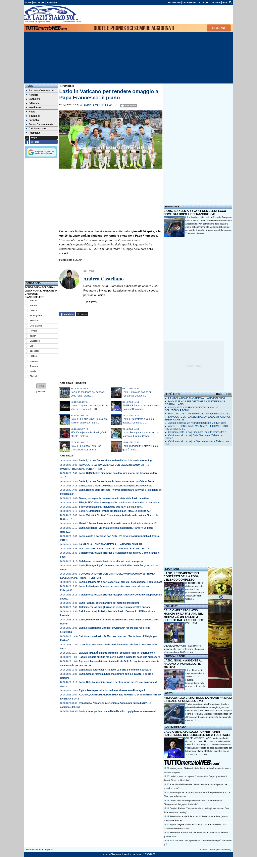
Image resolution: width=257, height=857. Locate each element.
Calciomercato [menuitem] (37, 128)
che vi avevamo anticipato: (112, 231)
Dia (31, 346)
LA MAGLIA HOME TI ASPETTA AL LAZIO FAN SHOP (109, 544)
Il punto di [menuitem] (34, 115)
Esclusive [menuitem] (34, 99)
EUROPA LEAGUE (175, 656)
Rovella (33, 331)
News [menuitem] (32, 111)
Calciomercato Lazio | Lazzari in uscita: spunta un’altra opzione (115, 607)
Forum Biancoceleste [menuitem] (41, 124)
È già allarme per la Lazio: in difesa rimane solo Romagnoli (112, 690)
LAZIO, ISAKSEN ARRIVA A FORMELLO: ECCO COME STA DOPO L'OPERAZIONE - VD (195, 212)
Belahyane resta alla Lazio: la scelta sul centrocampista (111, 561)
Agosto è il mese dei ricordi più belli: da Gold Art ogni (197, 422)
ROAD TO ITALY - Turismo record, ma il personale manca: (199, 413)
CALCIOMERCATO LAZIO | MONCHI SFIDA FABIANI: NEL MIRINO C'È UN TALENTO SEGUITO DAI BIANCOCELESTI (185, 615)
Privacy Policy (224, 849)
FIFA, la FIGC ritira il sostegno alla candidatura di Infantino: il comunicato (120, 502)
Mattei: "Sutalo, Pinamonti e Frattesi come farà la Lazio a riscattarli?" (118, 523)
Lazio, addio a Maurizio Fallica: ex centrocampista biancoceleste (115, 485)
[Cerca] (230, 2)
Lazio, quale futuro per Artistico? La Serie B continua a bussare (115, 669)
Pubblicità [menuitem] (34, 132)
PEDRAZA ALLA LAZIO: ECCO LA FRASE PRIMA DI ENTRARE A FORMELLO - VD (198, 699)
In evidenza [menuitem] (35, 107)
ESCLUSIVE (171, 606)
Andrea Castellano (98, 105)
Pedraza (34, 320)
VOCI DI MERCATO (175, 727)
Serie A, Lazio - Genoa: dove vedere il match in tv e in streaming (115, 460)
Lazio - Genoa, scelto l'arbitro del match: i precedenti (109, 603)
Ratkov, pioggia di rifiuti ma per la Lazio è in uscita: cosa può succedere (119, 657)
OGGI (219, 394)
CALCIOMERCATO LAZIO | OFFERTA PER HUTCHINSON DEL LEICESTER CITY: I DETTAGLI (197, 733)
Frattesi (33, 356)
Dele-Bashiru (36, 325)
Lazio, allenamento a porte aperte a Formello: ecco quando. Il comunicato (120, 582)
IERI (228, 394)
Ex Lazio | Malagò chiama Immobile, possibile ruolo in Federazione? (117, 652)
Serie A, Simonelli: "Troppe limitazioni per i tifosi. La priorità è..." (115, 511)
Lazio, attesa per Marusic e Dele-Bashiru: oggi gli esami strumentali (117, 711)
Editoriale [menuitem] (34, 103)
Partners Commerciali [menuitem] (41, 90)
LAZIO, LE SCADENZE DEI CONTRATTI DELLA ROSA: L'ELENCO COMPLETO (182, 576)
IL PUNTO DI (172, 569)
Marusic (34, 305)
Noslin (33, 371)
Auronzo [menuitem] (33, 94)
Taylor (33, 336)
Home (29, 85)
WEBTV (169, 693)
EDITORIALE (172, 206)
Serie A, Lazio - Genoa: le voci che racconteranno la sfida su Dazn (116, 481)
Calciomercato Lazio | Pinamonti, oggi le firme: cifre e (197, 432)
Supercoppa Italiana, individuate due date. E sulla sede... (111, 506)
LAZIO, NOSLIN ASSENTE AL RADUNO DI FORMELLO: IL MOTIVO (183, 664)
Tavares (34, 366)
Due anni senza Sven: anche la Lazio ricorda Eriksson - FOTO (114, 548)
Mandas (34, 300)
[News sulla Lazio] (51, 12)
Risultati (41, 391)
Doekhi (33, 310)
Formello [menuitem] (34, 120)
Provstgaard (36, 315)
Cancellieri (35, 341)
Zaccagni (34, 351)
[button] (41, 385)
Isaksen (34, 361)
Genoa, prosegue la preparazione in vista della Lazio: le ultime (114, 498)
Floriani (33, 376)
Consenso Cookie (206, 849)
